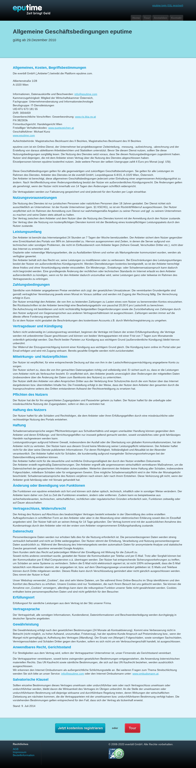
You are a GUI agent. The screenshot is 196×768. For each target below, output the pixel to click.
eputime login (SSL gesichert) (167, 5)
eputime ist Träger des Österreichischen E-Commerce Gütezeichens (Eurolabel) (116, 753)
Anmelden (160, 17)
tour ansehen (132, 728)
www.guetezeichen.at (61, 127)
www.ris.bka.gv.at (85, 116)
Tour (147, 17)
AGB (15, 749)
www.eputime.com (24, 135)
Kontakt (176, 17)
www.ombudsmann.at (145, 673)
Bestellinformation (23, 755)
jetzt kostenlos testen (80, 728)
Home (136, 17)
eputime (35, 9)
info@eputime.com (85, 94)
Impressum (19, 752)
